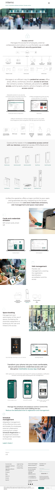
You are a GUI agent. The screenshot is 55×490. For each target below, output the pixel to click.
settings (5, 488)
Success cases (8, 464)
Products (7, 472)
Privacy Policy (20, 465)
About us (7, 476)
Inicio (6, 5)
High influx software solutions (9, 470)
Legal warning (20, 464)
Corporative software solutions (16, 5)
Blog (6, 474)
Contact (7, 478)
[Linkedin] (29, 484)
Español (7, 480)
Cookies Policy (20, 467)
